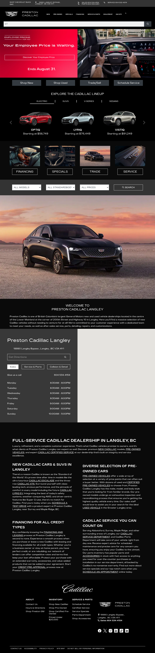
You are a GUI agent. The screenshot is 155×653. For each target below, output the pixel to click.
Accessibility (30, 649)
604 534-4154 (62, 375)
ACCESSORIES (91, 556)
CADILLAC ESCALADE (41, 480)
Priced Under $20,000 (56, 618)
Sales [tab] (13, 367)
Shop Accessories (81, 618)
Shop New (26, 82)
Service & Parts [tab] (33, 367)
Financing (24, 171)
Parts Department (81, 615)
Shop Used (61, 82)
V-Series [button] (89, 101)
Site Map (61, 649)
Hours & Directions (35, 608)
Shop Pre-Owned (58, 608)
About (30, 600)
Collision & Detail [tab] (59, 367)
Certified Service (80, 608)
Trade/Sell (94, 82)
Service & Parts (82, 600)
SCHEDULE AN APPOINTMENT (100, 572)
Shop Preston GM (35, 611)
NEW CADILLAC (107, 449)
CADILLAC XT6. (26, 484)
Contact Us (31, 604)
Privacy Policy (47, 649)
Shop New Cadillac (58, 604)
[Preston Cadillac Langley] (22, 14)
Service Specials (80, 611)
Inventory (56, 600)
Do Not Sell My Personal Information (86, 649)
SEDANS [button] (113, 101)
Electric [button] (42, 101)
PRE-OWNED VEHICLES (96, 476)
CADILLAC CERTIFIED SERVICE (56, 452)
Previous (11, 122)
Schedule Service (128, 82)
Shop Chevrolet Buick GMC (20, 3)
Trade (95, 171)
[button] (48, 14)
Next (144, 122)
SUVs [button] (66, 101)
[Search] (147, 24)
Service (130, 171)
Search (129, 187)
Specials (60, 171)
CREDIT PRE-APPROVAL (32, 567)
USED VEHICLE (91, 508)
